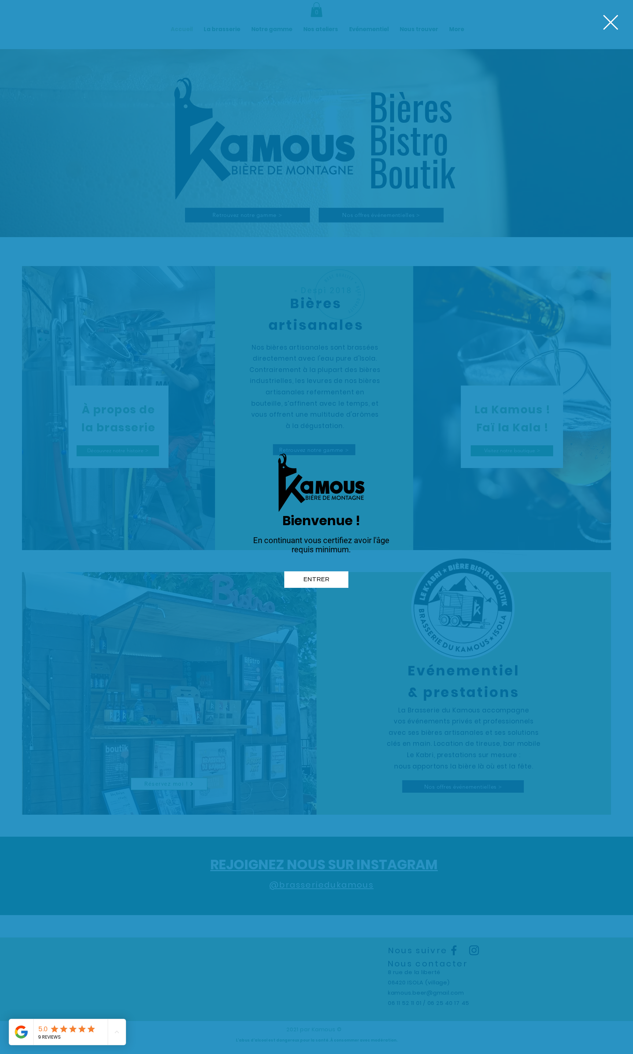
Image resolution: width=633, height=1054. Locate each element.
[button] (610, 22)
